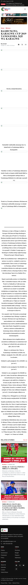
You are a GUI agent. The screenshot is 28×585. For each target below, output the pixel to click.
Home (2, 28)
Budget (17, 552)
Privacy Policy (4, 583)
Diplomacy (18, 557)
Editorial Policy (15, 583)
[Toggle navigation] (25, 9)
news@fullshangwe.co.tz (9, 541)
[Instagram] (16, 569)
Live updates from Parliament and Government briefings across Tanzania (15, 4)
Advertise (3, 567)
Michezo (8, 28)
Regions (17, 555)
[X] (20, 565)
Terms (9, 583)
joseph (5, 43)
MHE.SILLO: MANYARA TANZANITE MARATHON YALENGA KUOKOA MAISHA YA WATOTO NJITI (13, 507)
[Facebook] (16, 565)
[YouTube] (23, 565)
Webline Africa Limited (7, 580)
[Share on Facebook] (18, 44)
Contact (3, 569)
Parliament (4, 555)
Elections (17, 550)
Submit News (4, 572)
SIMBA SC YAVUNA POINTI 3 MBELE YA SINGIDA (13, 468)
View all (25, 440)
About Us (3, 565)
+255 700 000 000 (7, 543)
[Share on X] (22, 44)
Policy (2, 557)
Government (4, 552)
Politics (3, 550)
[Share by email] (25, 44)
